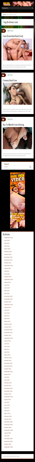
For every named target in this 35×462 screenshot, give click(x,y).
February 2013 (8, 324)
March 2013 (7, 321)
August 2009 (7, 433)
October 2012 (7, 335)
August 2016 (7, 282)
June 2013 (7, 313)
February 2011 (8, 382)
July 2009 (6, 436)
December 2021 (8, 257)
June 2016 (7, 288)
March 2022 (7, 249)
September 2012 (8, 338)
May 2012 (6, 349)
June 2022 (7, 240)
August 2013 (7, 307)
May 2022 (6, 243)
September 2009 (8, 430)
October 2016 (7, 276)
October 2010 (7, 394)
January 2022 (7, 254)
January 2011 (7, 385)
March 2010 (7, 413)
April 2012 (7, 352)
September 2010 (8, 396)
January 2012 (7, 360)
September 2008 (8, 447)
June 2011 (7, 380)
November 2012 (8, 332)
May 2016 (6, 290)
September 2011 (8, 371)
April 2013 (7, 318)
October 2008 (7, 444)
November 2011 (8, 366)
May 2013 (6, 315)
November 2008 (8, 441)
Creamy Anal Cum (10, 80)
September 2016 (8, 279)
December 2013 (8, 296)
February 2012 (8, 357)
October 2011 (7, 369)
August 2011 (7, 374)
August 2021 (7, 268)
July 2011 (6, 377)
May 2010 (6, 408)
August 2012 (7, 341)
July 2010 (6, 402)
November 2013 (8, 299)
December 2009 (8, 422)
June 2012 (7, 346)
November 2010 (8, 391)
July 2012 (6, 343)
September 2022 (8, 237)
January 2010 (7, 419)
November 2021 (8, 260)
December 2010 (8, 388)
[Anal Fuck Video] (17, 3)
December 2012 (8, 329)
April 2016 (7, 293)
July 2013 (6, 310)
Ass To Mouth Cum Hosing (13, 125)
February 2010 (8, 416)
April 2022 (7, 246)
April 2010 (7, 410)
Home (4, 14)
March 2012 (7, 355)
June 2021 (7, 274)
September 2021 (8, 265)
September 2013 (8, 304)
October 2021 (7, 262)
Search (6, 164)
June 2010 (7, 405)
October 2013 (7, 302)
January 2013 (7, 327)
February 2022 (8, 251)
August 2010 (7, 399)
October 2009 (7, 427)
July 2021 (6, 271)
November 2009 (8, 424)
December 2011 (8, 363)
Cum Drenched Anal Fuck (13, 36)
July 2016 (6, 285)
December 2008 (8, 438)
